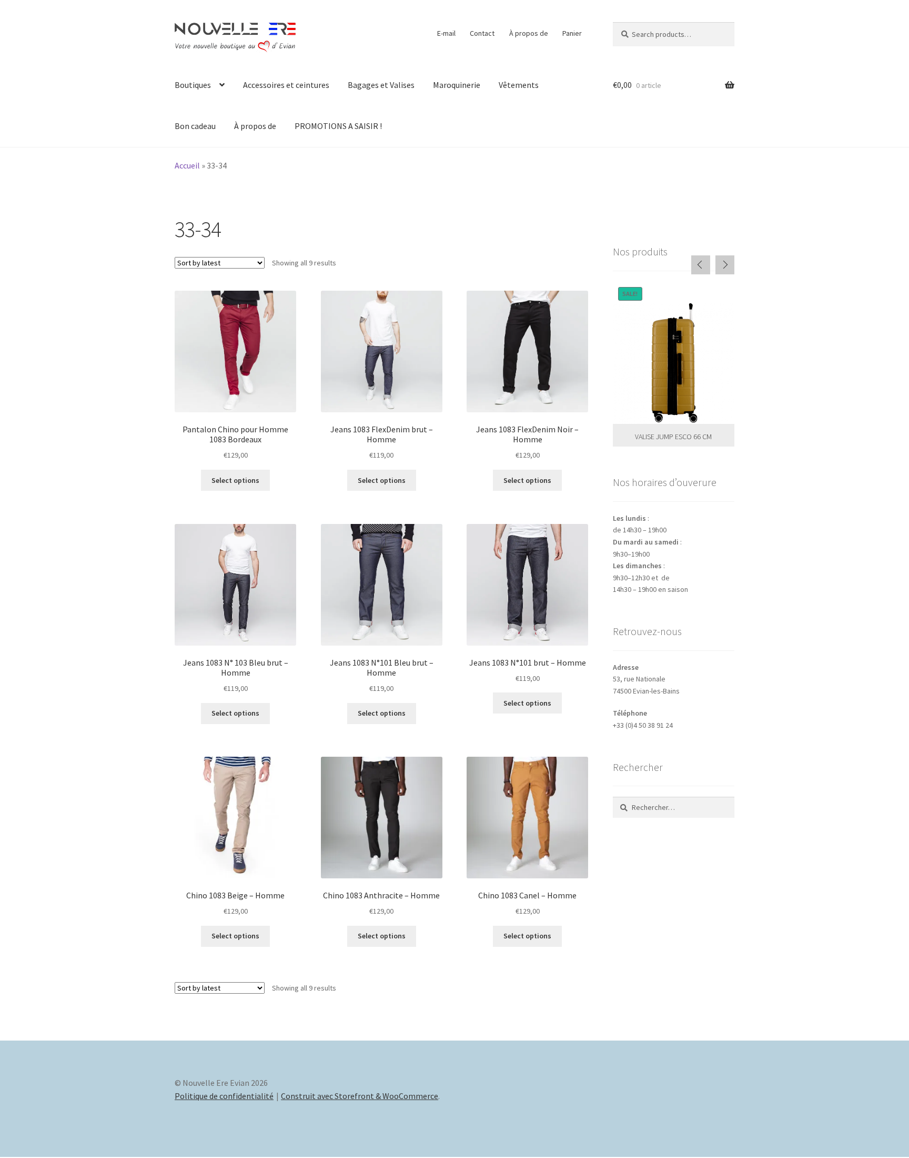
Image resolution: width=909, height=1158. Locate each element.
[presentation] (700, 264)
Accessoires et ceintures (286, 85)
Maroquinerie (456, 85)
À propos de (528, 33)
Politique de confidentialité (224, 1096)
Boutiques (193, 85)
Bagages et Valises (381, 85)
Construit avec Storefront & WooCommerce (359, 1096)
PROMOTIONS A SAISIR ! (338, 126)
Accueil (187, 165)
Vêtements (519, 85)
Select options (235, 480)
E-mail (446, 33)
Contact (482, 33)
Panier (572, 33)
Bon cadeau (195, 126)
